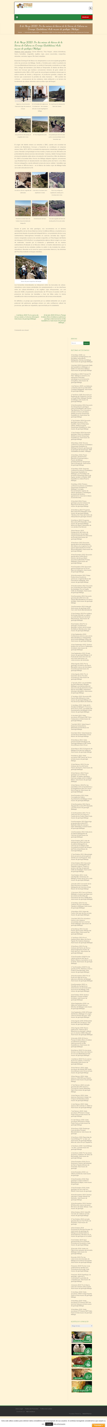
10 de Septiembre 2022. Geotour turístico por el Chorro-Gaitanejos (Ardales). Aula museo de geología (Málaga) (81, 647)
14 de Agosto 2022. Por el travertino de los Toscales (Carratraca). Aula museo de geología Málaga (80, 676)
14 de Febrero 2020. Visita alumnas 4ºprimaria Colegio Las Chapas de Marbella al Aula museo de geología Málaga (81, 1098)
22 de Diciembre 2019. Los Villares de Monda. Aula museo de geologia (81, 1173)
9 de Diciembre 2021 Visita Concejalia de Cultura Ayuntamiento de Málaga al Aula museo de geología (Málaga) (81, 798)
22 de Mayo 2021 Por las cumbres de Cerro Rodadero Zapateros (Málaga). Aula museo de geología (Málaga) (81, 905)
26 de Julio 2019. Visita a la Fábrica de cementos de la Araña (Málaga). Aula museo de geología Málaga (81, 1251)
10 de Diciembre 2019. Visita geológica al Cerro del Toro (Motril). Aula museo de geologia (81, 1189)
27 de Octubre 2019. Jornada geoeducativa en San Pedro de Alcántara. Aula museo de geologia (81, 1221)
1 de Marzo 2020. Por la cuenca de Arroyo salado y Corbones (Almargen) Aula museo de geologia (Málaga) (27, 317)
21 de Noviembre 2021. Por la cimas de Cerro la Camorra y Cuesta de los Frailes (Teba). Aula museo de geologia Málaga (81, 815)
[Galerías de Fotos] (82, 1386)
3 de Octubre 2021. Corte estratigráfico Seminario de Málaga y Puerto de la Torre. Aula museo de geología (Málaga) (81, 877)
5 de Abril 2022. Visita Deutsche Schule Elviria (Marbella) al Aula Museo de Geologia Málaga (81, 734)
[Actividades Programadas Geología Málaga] (82, 1337)
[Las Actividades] (82, 1374)
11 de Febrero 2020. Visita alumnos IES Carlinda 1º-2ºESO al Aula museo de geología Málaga (81, 1105)
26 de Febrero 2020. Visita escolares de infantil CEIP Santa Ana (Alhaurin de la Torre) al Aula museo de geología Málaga (81, 1070)
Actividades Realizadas (32, 32)
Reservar (85, 17)
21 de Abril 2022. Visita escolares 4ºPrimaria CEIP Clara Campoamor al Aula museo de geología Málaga (81, 718)
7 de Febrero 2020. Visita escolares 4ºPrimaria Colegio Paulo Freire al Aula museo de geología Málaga (80, 1113)
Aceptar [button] (49, 1424)
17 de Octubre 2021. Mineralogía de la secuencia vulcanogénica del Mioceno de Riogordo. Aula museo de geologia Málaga (81, 856)
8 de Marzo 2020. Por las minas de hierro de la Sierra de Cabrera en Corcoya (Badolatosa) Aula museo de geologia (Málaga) (81, 1052)
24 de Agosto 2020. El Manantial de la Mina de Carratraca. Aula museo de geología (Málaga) (81, 1022)
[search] (90, 8)
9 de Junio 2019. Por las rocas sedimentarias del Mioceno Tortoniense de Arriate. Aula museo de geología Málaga (80, 1268)
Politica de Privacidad (31, 1409)
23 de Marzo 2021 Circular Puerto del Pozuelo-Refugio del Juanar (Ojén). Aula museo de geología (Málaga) (81, 931)
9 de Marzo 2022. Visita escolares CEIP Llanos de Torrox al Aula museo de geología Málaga (81, 758)
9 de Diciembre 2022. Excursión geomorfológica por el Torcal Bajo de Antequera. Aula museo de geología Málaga (81, 569)
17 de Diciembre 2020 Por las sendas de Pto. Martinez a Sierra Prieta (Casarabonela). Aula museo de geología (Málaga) (81, 969)
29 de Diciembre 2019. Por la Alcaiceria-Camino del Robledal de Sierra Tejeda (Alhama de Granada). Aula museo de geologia (81, 1165)
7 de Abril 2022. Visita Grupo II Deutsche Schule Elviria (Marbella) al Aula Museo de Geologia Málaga (80, 726)
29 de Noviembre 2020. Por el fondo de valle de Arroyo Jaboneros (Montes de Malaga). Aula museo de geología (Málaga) (81, 978)
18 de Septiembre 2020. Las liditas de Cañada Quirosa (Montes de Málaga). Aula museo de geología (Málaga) (81, 1006)
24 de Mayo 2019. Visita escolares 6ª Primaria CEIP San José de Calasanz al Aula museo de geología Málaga (81, 1303)
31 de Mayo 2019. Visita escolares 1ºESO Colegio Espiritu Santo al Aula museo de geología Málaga (81, 1294)
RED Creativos (30, 1411)
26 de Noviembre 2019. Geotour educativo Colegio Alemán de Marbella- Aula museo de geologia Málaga (81, 1197)
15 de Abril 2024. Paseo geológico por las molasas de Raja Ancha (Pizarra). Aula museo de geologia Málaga (80, 503)
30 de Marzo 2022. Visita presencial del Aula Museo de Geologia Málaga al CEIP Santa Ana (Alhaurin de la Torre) (81, 742)
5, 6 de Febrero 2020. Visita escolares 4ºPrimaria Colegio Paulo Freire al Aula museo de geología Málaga (80, 1122)
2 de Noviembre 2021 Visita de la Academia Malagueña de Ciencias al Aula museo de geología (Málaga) (81, 834)
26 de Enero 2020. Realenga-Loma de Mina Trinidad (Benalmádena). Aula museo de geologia (81, 1131)
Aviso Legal (19, 1409)
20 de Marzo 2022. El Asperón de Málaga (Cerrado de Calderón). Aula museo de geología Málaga (81, 750)
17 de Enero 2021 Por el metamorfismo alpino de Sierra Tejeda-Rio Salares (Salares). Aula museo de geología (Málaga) (81, 940)
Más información (59, 1424)
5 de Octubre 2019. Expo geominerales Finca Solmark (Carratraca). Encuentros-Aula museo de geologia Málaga (80, 1242)
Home (20, 32)
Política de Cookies (46, 1409)
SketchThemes (87, 1413)
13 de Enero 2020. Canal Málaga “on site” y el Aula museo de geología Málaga (81, 1147)
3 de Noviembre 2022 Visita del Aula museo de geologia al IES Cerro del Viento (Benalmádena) (81, 608)
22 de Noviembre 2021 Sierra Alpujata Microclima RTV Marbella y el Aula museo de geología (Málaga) (81, 806)
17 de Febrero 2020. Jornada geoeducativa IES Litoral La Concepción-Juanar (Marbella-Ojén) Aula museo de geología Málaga (81, 1088)
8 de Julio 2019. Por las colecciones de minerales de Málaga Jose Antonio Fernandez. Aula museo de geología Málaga (81, 1259)
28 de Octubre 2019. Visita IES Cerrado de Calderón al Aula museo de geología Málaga (80, 1213)
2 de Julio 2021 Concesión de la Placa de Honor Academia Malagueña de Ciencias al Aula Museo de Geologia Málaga (81, 886)
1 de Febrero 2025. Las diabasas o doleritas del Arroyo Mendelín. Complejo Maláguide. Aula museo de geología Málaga (81, 388)
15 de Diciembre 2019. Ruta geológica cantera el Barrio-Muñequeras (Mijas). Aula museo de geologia (81, 1181)
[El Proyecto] (82, 1349)
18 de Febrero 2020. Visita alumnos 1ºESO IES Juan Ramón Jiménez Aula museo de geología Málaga (81, 1079)
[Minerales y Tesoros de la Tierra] (24, 7)
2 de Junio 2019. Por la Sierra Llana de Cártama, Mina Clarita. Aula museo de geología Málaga (81, 1286)
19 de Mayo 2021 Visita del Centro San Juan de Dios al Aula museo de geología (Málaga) (81, 913)
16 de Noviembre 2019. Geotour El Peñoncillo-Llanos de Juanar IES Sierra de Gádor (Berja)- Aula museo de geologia (81, 1206)
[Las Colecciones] (82, 1362)
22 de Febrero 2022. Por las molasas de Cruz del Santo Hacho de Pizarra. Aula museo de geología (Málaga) (81, 767)
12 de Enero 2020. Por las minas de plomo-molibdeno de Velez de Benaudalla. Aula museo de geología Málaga (81, 1155)
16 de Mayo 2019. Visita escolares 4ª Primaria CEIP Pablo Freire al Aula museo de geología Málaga (81, 1312)
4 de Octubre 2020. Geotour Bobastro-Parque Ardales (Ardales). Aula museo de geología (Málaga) (80, 997)
